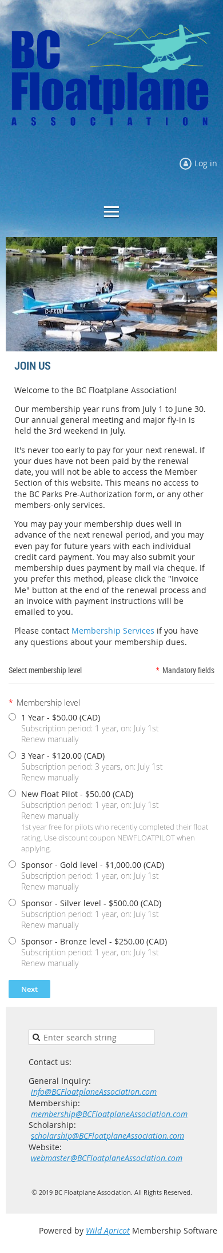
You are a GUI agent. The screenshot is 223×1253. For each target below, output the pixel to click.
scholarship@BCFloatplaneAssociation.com (107, 1135)
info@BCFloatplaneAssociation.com (94, 1091)
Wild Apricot (108, 1230)
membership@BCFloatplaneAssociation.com (109, 1113)
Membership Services (112, 630)
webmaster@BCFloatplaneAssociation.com (106, 1157)
